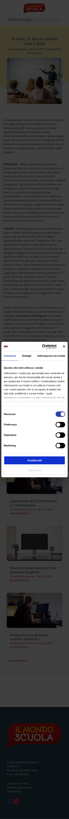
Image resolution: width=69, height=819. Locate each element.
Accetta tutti (34, 460)
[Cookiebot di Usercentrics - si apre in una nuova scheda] (43, 346)
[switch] (60, 424)
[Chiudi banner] (64, 346)
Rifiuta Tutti (34, 470)
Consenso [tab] (10, 355)
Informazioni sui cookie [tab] (51, 355)
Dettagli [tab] (26, 355)
